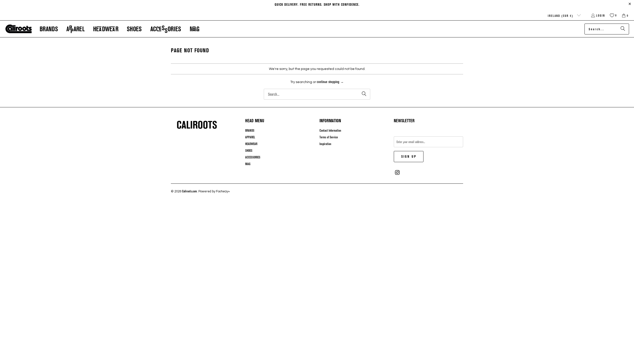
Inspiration (325, 144)
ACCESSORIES (252, 157)
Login (600, 15)
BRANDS (249, 130)
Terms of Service (328, 137)
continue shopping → (330, 82)
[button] (48, 29)
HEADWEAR (251, 144)
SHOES (248, 150)
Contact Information (330, 130)
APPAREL (250, 137)
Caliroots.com (189, 191)
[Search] (623, 29)
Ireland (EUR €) (561, 15)
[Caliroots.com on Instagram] (397, 173)
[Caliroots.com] (18, 29)
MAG (247, 164)
